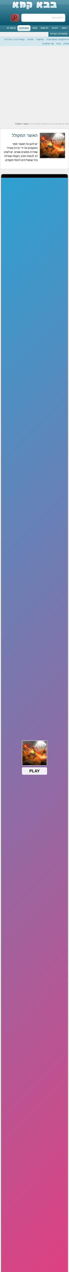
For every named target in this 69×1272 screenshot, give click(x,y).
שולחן (66, 43)
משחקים (24, 28)
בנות (58, 43)
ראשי (64, 28)
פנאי (34, 28)
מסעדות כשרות (58, 33)
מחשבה (40, 39)
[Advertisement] (34, 84)
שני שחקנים (48, 43)
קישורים (11, 28)
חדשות (44, 28)
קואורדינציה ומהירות (14, 39)
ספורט (30, 39)
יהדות (55, 28)
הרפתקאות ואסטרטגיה (57, 39)
